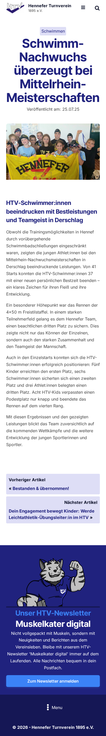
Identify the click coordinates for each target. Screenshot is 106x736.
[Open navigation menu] (83, 8)
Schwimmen (53, 31)
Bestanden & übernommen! (41, 488)
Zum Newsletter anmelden (53, 681)
